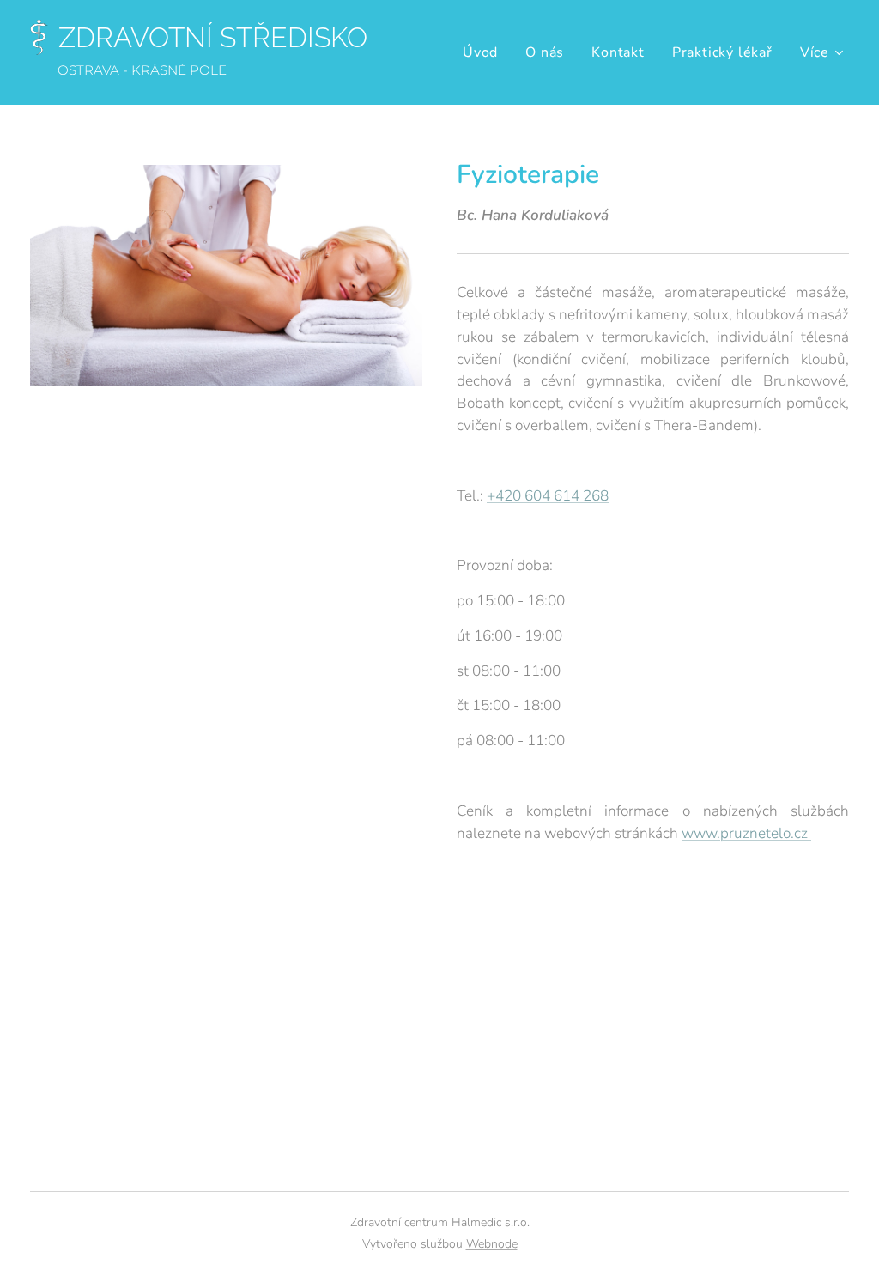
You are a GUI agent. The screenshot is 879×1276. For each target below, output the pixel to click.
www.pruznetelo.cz (746, 833)
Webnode (492, 1244)
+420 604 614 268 (548, 496)
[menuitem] (485, 52)
